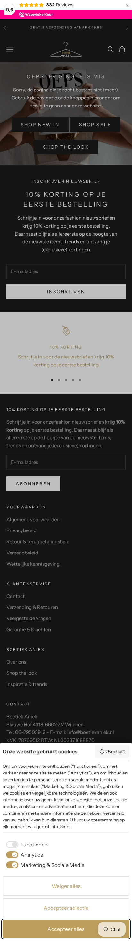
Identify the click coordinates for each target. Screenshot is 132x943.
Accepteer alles (66, 929)
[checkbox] (26, 844)
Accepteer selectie (66, 908)
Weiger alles (66, 886)
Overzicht (115, 751)
